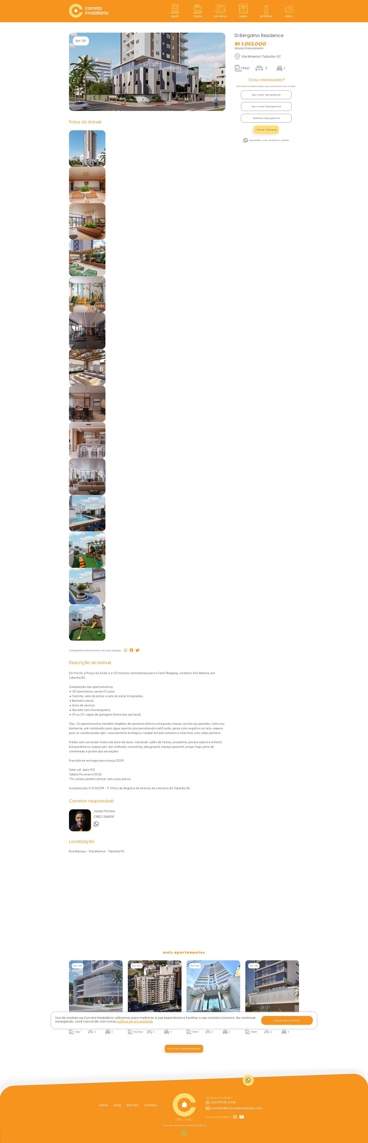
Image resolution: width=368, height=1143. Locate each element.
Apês (175, 16)
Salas (243, 16)
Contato (150, 1105)
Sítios (289, 16)
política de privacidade (135, 1021)
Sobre (103, 1105)
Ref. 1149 (254, 966)
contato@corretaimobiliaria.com (237, 1108)
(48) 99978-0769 (223, 1102)
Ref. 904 (195, 966)
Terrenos (220, 16)
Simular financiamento (249, 48)
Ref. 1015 (136, 966)
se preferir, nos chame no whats (269, 140)
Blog (117, 1105)
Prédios (266, 16)
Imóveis (133, 1105)
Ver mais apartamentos (184, 1048)
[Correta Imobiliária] (88, 16)
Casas (197, 16)
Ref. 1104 (77, 966)
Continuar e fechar (287, 1020)
